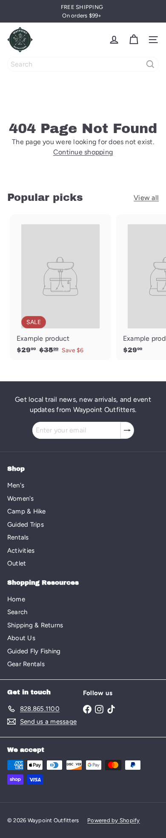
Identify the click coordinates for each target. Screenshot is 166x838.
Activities (20, 550)
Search (17, 612)
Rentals (18, 537)
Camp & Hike (26, 511)
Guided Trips (25, 524)
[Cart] (133, 39)
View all (146, 198)
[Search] (150, 64)
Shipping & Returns (35, 625)
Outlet (16, 563)
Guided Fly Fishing (33, 651)
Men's (15, 485)
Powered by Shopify (113, 820)
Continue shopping (83, 152)
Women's (20, 498)
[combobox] (83, 64)
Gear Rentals (26, 664)
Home (16, 599)
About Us (21, 638)
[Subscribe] (127, 430)
